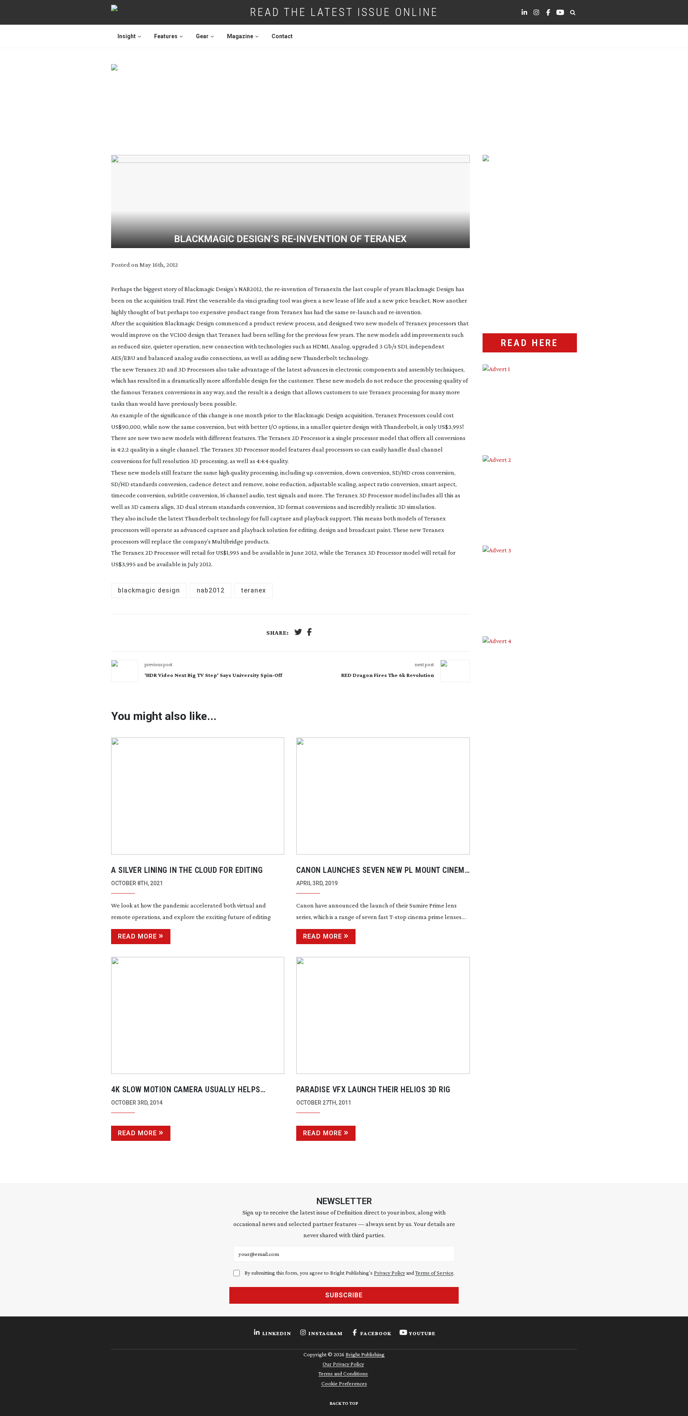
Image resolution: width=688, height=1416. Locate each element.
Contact (282, 36)
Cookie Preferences (344, 1383)
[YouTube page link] (560, 12)
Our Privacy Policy (343, 1364)
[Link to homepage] (139, 12)
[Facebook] (309, 633)
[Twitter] (298, 633)
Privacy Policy (389, 1272)
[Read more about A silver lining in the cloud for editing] (197, 796)
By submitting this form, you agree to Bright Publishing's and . (349, 1272)
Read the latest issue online (344, 12)
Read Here (529, 342)
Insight (126, 36)
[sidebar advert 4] (530, 730)
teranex (253, 590)
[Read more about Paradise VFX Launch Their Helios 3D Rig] (382, 1015)
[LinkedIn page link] (524, 12)
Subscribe (344, 1295)
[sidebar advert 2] (530, 494)
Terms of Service (434, 1272)
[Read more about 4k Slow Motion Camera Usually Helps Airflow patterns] (197, 1015)
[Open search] (572, 12)
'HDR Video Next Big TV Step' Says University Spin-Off (213, 675)
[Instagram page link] (536, 12)
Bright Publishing (365, 1354)
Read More (137, 936)
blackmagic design (149, 590)
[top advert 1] (344, 100)
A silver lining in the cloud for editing (187, 870)
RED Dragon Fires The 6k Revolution (387, 675)
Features (166, 36)
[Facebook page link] (548, 12)
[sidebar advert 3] (530, 585)
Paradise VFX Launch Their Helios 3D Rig (373, 1089)
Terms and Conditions (343, 1373)
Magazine (240, 36)
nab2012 (211, 590)
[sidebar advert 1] (530, 403)
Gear (202, 36)
